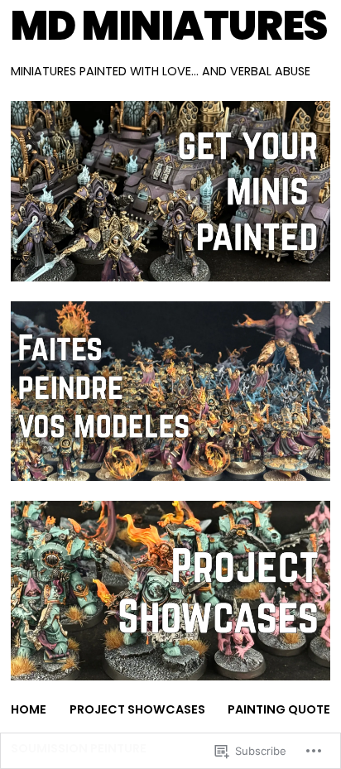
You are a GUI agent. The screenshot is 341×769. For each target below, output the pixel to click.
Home (28, 709)
